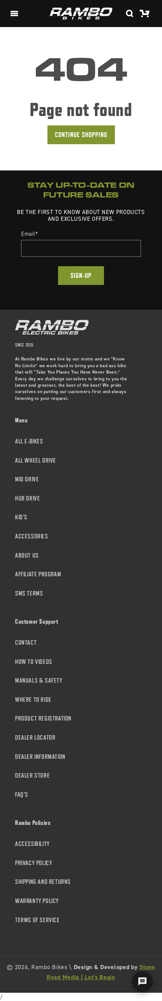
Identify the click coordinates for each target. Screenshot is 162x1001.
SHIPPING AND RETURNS (43, 881)
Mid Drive (27, 479)
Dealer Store (32, 775)
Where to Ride (33, 699)
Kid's (21, 517)
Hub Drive (27, 498)
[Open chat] (142, 981)
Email (29, 234)
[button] (14, 13)
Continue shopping (81, 135)
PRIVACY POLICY (33, 863)
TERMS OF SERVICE (37, 920)
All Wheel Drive (35, 460)
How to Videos (33, 661)
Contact (26, 642)
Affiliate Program (38, 574)
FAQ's (21, 794)
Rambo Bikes (49, 967)
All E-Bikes (29, 441)
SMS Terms (29, 593)
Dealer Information (40, 756)
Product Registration (43, 718)
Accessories (31, 536)
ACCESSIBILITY (32, 843)
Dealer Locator (35, 737)
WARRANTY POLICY (37, 901)
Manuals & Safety (39, 680)
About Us (27, 555)
